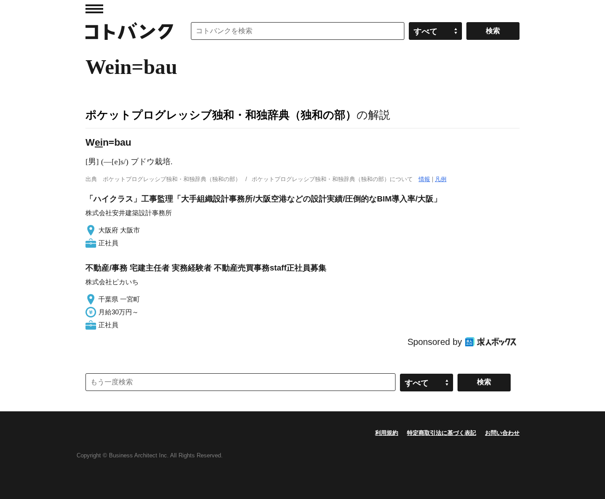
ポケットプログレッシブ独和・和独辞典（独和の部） (221, 114)
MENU (94, 9)
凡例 (440, 179)
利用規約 (386, 432)
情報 (424, 179)
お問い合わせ (502, 432)
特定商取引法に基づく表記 (441, 432)
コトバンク (129, 31)
